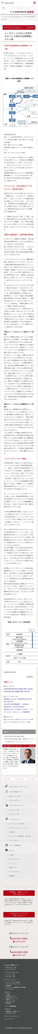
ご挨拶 (11, 855)
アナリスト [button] (19, 779)
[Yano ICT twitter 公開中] (33, 12)
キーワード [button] (31, 779)
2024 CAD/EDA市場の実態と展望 (14, 736)
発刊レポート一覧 (14, 796)
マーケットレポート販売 (16, 823)
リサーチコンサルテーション (18, 828)
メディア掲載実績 (15, 845)
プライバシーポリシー (12, 1016)
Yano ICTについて (14, 859)
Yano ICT (17, 1028)
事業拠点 (12, 876)
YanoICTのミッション (12, 998)
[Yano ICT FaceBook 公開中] (30, 12)
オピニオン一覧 (25, 14)
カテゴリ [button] (7, 779)
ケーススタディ (14, 840)
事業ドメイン (13, 867)
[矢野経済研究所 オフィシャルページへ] (18, 11)
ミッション (12, 863)
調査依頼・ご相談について (13, 1011)
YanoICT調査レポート (16, 792)
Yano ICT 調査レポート (12, 965)
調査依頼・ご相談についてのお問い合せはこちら (19, 893)
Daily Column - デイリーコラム (19, 786)
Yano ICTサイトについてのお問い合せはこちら (19, 914)
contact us (8, 1009)
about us (11, 850)
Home (2, 14)
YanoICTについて (11, 996)
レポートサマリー (14, 800)
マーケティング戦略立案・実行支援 (20, 836)
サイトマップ (9, 1019)
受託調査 (12, 832)
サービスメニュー (15, 819)
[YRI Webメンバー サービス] (28, 12)
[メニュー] (34, 3)
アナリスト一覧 (14, 810)
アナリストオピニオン (12, 14)
